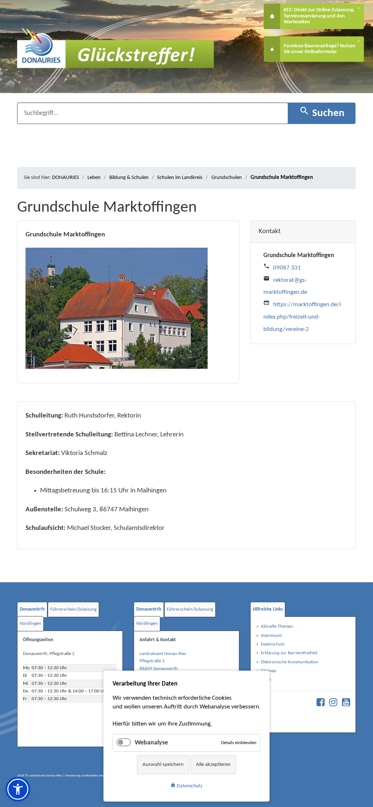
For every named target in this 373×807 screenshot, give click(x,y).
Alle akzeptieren (213, 764)
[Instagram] (331, 704)
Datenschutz (186, 785)
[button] (17, 789)
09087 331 (287, 268)
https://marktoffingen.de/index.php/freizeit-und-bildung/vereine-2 (302, 316)
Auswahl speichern (163, 764)
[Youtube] (344, 704)
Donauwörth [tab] (32, 609)
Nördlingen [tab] (30, 623)
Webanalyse (151, 743)
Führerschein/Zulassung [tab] (73, 609)
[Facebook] (319, 704)
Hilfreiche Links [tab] (268, 609)
